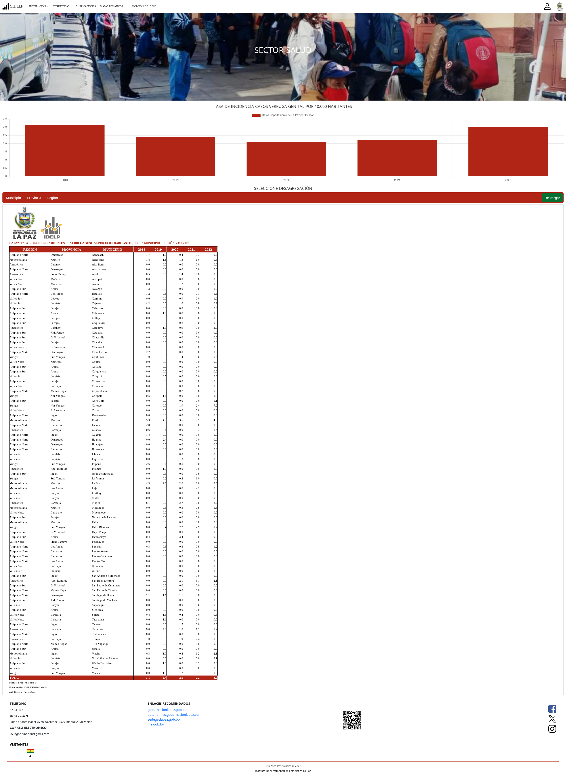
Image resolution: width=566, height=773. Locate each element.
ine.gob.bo (156, 724)
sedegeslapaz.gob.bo (164, 719)
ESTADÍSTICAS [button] (61, 6)
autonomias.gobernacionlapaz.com (174, 714)
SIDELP (16, 6)
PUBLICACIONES (86, 6)
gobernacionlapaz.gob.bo (167, 709)
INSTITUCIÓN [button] (37, 6)
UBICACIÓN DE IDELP (143, 6)
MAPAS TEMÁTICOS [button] (112, 6)
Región (52, 197)
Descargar (552, 197)
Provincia (34, 197)
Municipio (13, 197)
